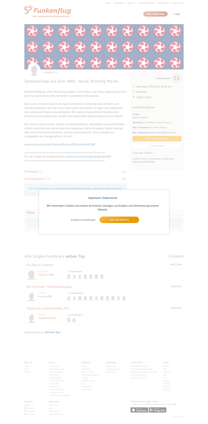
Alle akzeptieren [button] (119, 219)
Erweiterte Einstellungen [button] (83, 220)
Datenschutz (110, 198)
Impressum (94, 198)
